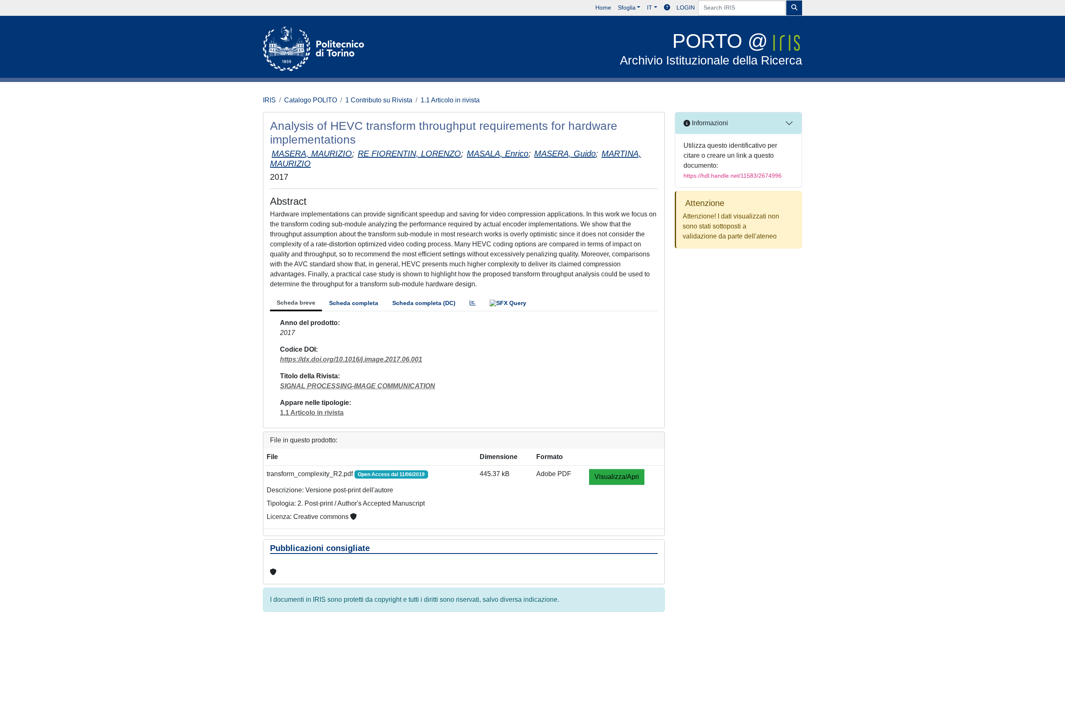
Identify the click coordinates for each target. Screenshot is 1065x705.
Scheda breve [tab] (296, 302)
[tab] (473, 303)
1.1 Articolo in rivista (450, 100)
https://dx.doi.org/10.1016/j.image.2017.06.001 (351, 359)
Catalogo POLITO (310, 100)
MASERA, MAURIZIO (312, 153)
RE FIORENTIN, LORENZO (409, 153)
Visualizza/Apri (616, 476)
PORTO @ (711, 48)
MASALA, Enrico (497, 153)
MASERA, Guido (565, 153)
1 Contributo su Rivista (378, 100)
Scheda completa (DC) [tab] (424, 303)
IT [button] (649, 7)
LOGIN (685, 7)
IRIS (269, 100)
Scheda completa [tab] (353, 303)
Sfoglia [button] (627, 7)
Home (603, 7)
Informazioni (709, 123)
